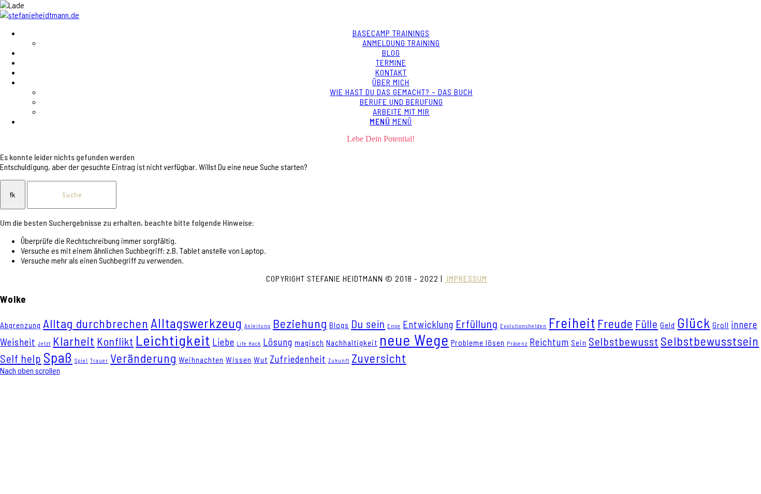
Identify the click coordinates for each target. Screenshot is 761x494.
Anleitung (257, 325)
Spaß (57, 357)
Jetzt (44, 343)
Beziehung (300, 323)
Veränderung (143, 358)
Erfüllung (477, 323)
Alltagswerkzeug (196, 323)
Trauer (99, 360)
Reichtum (549, 342)
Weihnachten (201, 359)
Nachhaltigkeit (351, 342)
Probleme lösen (478, 342)
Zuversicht (379, 358)
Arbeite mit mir (401, 111)
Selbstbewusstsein (710, 341)
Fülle (646, 323)
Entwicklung (428, 324)
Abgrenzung (20, 325)
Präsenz (517, 343)
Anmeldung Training (401, 43)
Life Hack (249, 343)
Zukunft (338, 360)
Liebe (223, 342)
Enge (394, 325)
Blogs (339, 325)
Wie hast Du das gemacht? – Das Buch (401, 92)
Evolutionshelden (523, 325)
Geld (667, 325)
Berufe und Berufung (401, 101)
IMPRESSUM (466, 278)
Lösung (277, 342)
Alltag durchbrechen (96, 323)
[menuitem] (391, 38)
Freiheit (572, 322)
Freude (615, 323)
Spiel (81, 360)
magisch (309, 342)
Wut (261, 359)
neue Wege (414, 340)
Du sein (368, 323)
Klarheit (74, 341)
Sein (579, 342)
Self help (20, 358)
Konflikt (115, 341)
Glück (693, 322)
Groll (720, 325)
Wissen (239, 359)
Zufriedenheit (298, 359)
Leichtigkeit (173, 340)
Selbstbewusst (623, 341)
